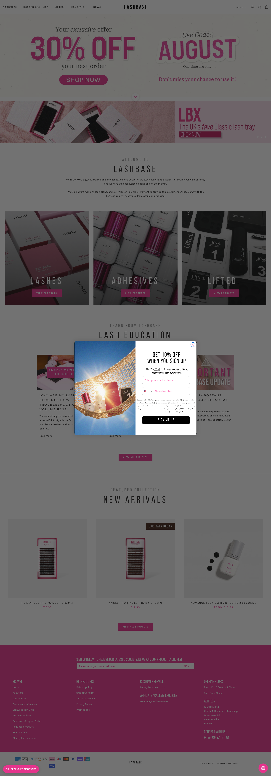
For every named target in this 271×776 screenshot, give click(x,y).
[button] (21, 769)
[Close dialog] (193, 344)
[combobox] (147, 391)
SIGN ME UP (166, 420)
